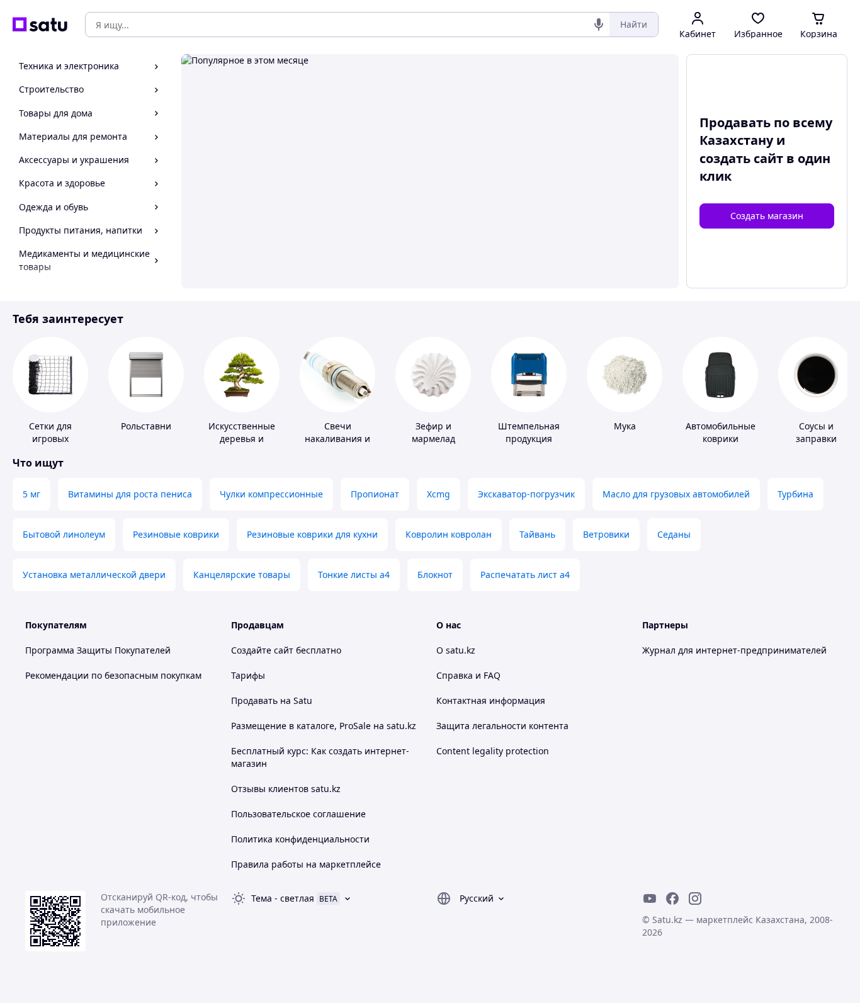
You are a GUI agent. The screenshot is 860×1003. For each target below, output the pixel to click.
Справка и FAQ (468, 675)
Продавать (254, 700)
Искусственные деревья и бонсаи (241, 438)
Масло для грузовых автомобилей (676, 494)
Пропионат (375, 494)
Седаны (674, 534)
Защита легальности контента (502, 726)
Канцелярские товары (241, 575)
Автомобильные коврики (720, 432)
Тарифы (248, 675)
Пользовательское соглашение (298, 814)
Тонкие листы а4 (354, 575)
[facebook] (672, 898)
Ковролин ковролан (448, 534)
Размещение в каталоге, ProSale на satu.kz (323, 726)
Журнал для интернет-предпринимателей (734, 650)
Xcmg (438, 494)
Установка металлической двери (94, 575)
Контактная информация (490, 700)
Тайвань (537, 534)
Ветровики (606, 534)
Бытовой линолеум (64, 534)
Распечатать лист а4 (525, 575)
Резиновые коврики (176, 534)
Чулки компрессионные (271, 494)
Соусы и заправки (816, 432)
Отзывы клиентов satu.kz (286, 789)
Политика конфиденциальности (300, 839)
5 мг (31, 494)
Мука (625, 426)
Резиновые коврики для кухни (312, 534)
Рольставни (146, 426)
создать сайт (741, 158)
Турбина (795, 494)
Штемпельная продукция (529, 432)
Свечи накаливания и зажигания (337, 438)
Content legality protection (492, 751)
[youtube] (649, 898)
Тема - (282, 898)
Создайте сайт (262, 650)
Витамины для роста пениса (130, 494)
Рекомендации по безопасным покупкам (113, 675)
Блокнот (435, 575)
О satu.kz (455, 650)
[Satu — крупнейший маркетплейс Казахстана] (40, 24)
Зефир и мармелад (433, 432)
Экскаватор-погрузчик (526, 494)
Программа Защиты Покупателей (98, 650)
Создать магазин (766, 216)
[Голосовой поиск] (598, 25)
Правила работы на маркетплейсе (306, 864)
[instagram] (695, 898)
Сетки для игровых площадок (50, 438)
